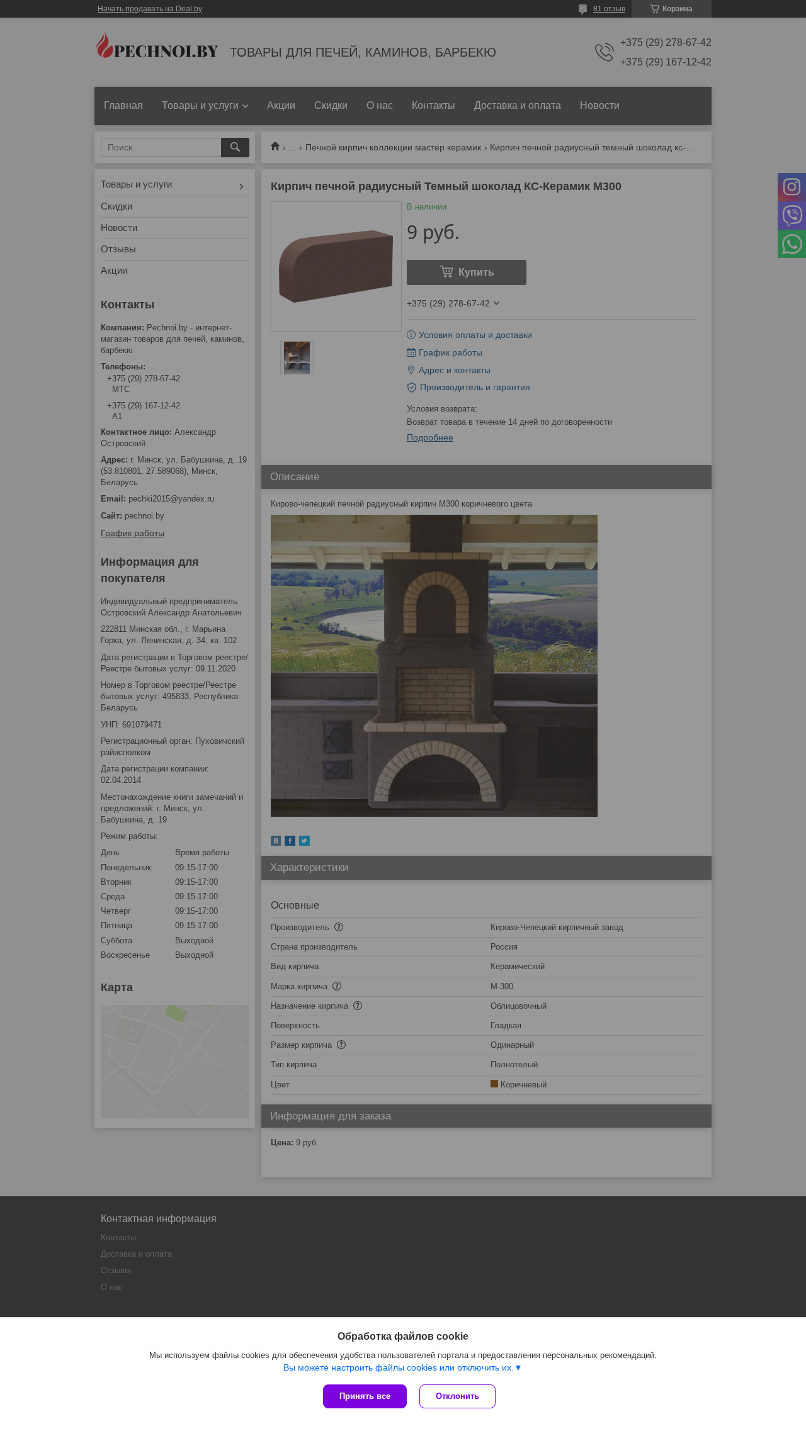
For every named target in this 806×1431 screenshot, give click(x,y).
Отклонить (457, 1396)
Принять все (364, 1396)
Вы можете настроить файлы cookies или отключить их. (398, 1367)
